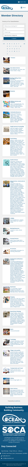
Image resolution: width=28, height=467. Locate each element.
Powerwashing (17, 207)
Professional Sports (14, 361)
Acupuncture (12, 161)
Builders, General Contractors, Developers (17, 185)
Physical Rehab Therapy (15, 173)
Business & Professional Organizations (15, 114)
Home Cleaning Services (15, 195)
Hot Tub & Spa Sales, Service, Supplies (16, 197)
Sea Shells (12, 305)
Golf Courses (16, 356)
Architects (12, 265)
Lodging (12, 218)
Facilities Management (14, 273)
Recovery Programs (14, 130)
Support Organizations (18, 132)
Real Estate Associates (19, 290)
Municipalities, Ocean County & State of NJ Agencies (16, 120)
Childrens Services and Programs (15, 102)
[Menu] (22, 2)
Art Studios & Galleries (16, 352)
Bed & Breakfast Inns (14, 220)
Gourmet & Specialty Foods (16, 144)
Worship (16, 121)
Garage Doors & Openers (16, 192)
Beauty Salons (19, 240)
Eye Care (18, 166)
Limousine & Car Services (15, 371)
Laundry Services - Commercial (17, 276)
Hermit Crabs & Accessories (16, 304)
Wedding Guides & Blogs (18, 322)
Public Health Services (20, 174)
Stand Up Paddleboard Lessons (17, 84)
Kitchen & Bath (13, 202)
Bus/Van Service (17, 369)
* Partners (12, 57)
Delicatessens (13, 142)
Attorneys (12, 266)
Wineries (15, 155)
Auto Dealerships (13, 69)
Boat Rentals (13, 81)
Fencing (15, 190)
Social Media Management (15, 281)
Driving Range (17, 355)
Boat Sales (18, 81)
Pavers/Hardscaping (18, 205)
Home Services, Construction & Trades (17, 181)
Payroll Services (18, 277)
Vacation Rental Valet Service (16, 395)
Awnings (17, 184)
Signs (22, 279)
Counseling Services (14, 163)
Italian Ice (12, 149)
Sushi (21, 154)
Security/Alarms (19, 210)
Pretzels (11, 151)
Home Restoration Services (16, 196)
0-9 (4, 43)
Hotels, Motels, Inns (14, 221)
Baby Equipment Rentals (15, 390)
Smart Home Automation (15, 344)
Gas (21, 380)
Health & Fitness (14, 159)
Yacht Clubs (16, 86)
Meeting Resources (14, 228)
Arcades (20, 352)
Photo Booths (20, 318)
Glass (19, 192)
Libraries (12, 119)
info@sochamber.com (8, 458)
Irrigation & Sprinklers (19, 201)
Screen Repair (13, 210)
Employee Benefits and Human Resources (16, 271)
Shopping (12, 297)
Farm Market (19, 142)
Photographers (13, 320)
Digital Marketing (17, 269)
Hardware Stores (19, 303)
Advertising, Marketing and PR (16, 263)
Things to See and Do (15, 350)
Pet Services (13, 248)
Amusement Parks (14, 352)
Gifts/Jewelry (16, 302)
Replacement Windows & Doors (16, 209)
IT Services (21, 343)
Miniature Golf (13, 358)
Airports (11, 369)
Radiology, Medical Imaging (15, 175)
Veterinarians (17, 251)
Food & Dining (13, 138)
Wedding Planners (14, 323)
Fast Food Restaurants (17, 143)
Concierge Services (20, 392)
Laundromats (13, 393)
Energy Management (14, 343)
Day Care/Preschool (17, 105)
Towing (18, 70)
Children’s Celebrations (19, 314)
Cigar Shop (18, 298)
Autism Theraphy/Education (16, 104)
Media (16, 119)
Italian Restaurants (18, 149)
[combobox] (14, 29)
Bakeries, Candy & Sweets (15, 140)
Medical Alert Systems (14, 170)
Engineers (22, 271)
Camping (21, 220)
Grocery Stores (19, 146)
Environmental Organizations (16, 118)
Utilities (12, 378)
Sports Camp (17, 107)
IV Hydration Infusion (19, 169)
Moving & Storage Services (17, 204)
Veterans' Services (14, 133)
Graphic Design (13, 275)
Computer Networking (14, 341)
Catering (12, 314)
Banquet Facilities (13, 313)
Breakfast (12, 141)
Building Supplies (13, 187)
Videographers (13, 321)
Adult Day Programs (14, 128)
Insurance (19, 275)
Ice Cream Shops (18, 148)
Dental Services (13, 164)
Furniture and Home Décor (15, 301)
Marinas (18, 84)
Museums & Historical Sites (15, 359)
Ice (22, 304)
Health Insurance (17, 168)
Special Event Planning (15, 311)
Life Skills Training (18, 129)
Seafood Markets (19, 152)
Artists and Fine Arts (19, 265)
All (24, 43)
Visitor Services (13, 388)
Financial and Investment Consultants (16, 273)
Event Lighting (18, 316)
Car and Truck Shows (14, 354)
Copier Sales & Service (18, 342)
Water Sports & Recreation (16, 363)
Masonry (19, 203)
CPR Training (21, 163)
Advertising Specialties (18, 262)
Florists (15, 317)
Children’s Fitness (17, 162)
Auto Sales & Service (15, 67)
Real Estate (13, 286)
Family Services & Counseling (17, 126)
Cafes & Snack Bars (19, 141)
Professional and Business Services (16, 259)
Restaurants (12, 152)
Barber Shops (13, 240)
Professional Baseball (14, 330)
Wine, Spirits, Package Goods (17, 306)
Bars (23, 140)
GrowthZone (17, 401)
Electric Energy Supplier (15, 380)
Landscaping (19, 202)
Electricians (12, 189)
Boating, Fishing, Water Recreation (15, 78)
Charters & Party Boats (15, 83)
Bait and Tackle (13, 80)
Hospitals (12, 169)
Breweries (12, 91)
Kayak (14, 84)
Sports (11, 329)
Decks (11, 188)
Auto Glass (20, 69)
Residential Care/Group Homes (16, 131)
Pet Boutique (19, 250)
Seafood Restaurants (14, 154)
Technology (13, 339)
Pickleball (18, 360)
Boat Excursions (20, 80)
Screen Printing (17, 279)
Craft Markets (20, 299)
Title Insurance (21, 292)
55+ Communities (14, 288)
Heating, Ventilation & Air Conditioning (17, 193)
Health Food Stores (14, 147)
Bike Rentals (21, 353)
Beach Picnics (20, 313)
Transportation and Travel (16, 368)
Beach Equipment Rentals (16, 390)
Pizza (20, 150)
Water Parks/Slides (16, 362)
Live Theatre (19, 357)
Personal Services (14, 238)
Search (14, 38)
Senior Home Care (18, 176)
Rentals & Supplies (21, 320)
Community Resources (15, 112)
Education (19, 117)
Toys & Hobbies (18, 305)
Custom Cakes (13, 315)
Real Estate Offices (14, 292)
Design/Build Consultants (18, 188)
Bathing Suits (13, 298)
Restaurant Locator (18, 151)
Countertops (20, 187)
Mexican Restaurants (14, 150)
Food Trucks (21, 143)
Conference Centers (14, 230)
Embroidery (12, 270)
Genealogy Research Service (16, 241)
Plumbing (12, 206)
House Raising (17, 198)
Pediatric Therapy (20, 171)
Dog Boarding (13, 250)
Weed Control (18, 212)
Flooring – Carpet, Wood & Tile (16, 191)
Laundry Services (13, 203)
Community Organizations (14, 116)
